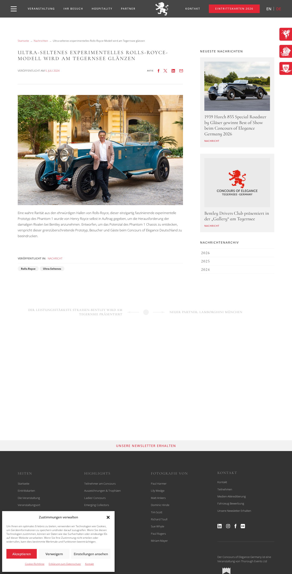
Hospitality (102, 8)
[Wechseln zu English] (269, 9)
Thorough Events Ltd (254, 561)
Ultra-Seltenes (52, 269)
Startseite (23, 41)
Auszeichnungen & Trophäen (102, 491)
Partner (128, 8)
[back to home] (162, 8)
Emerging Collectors (96, 505)
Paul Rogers (158, 534)
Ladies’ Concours (95, 498)
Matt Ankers (158, 498)
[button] (108, 517)
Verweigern (54, 554)
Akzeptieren (21, 554)
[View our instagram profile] (228, 526)
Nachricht (55, 258)
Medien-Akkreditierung (231, 496)
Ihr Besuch (73, 8)
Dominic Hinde (160, 505)
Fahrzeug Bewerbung (230, 503)
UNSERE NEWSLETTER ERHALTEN (146, 446)
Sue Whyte (157, 526)
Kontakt (89, 564)
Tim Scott (156, 512)
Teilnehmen (224, 489)
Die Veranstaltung (29, 498)
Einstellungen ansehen (91, 554)
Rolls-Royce (28, 269)
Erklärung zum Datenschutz (65, 564)
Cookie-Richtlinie (34, 564)
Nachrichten (41, 41)
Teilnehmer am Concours (100, 483)
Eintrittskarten (26, 491)
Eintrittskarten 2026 (234, 8)
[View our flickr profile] (243, 526)
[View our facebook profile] (235, 526)
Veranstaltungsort (29, 505)
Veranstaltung (41, 8)
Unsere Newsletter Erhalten (234, 511)
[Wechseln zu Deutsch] (278, 9)
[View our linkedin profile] (219, 526)
